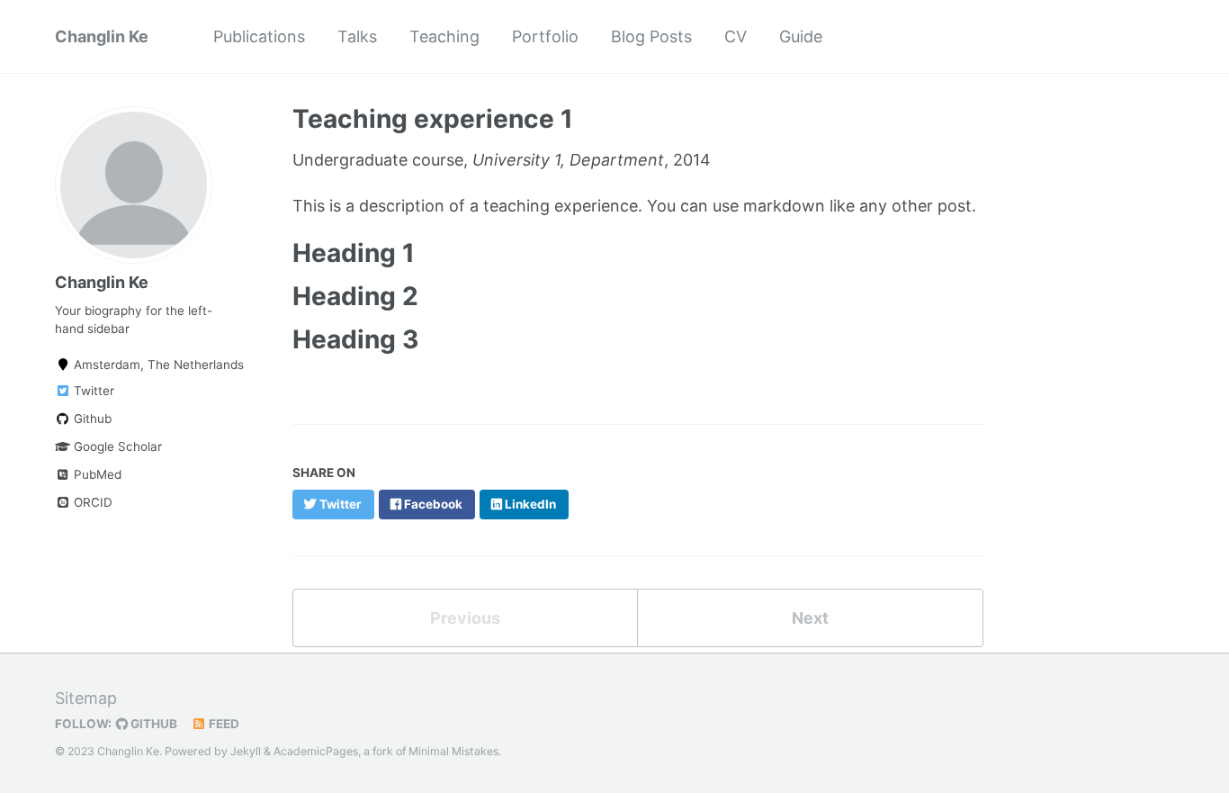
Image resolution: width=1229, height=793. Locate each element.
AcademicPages (316, 751)
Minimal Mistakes (453, 751)
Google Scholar (116, 446)
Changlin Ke (101, 36)
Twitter (92, 390)
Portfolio (545, 36)
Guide (800, 36)
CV (735, 36)
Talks (357, 36)
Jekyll (245, 751)
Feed (222, 723)
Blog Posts (651, 36)
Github (91, 418)
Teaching (444, 36)
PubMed (95, 474)
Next (810, 617)
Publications (259, 36)
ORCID (91, 502)
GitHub (152, 723)
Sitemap (86, 698)
